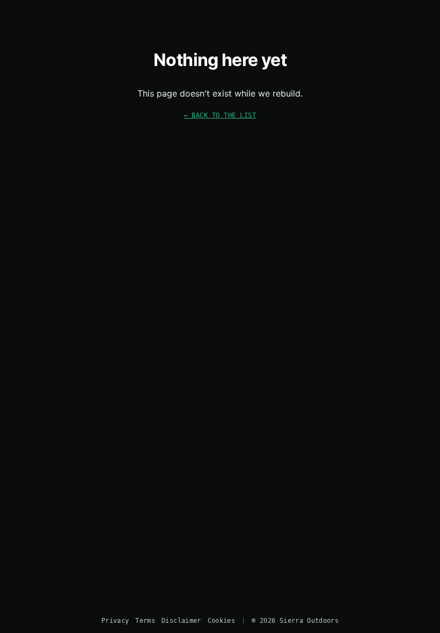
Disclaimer (181, 620)
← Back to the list (220, 115)
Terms (145, 620)
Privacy (115, 620)
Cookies (221, 620)
